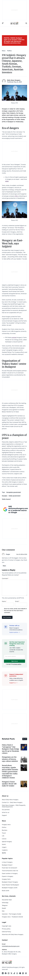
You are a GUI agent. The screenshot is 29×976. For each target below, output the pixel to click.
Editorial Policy (6, 931)
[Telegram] (20, 973)
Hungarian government (13, 492)
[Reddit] (23, 973)
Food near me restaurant (9, 868)
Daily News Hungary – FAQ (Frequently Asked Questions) (13, 806)
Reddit (4, 908)
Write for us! (5, 812)
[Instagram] (8, 973)
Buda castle (5, 890)
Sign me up (14, 661)
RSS (3, 911)
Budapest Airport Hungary (10, 882)
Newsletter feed (7, 900)
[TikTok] (14, 973)
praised (14, 337)
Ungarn (4, 847)
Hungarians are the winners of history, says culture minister (10, 759)
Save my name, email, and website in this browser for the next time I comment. (15, 610)
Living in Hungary (7, 862)
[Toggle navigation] (3, 23)
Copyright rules (6, 926)
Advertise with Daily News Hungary (12, 934)
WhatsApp (5, 902)
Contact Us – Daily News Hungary (12, 802)
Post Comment (7, 617)
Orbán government (14, 495)
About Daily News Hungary (10, 799)
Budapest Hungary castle (9, 887)
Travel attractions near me (10, 870)
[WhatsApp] (17, 973)
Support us (12, 682)
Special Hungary (7, 841)
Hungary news (6, 824)
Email (17, 601)
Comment (5, 578)
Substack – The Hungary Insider (11, 914)
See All (25, 739)
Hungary (4, 495)
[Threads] (26, 973)
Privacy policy (6, 929)
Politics (4, 827)
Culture (4, 839)
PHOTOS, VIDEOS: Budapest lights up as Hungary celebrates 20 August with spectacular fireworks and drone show (14, 40)
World (4, 844)
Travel (4, 833)
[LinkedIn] (3, 973)
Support (4, 815)
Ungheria (4, 850)
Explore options (13, 632)
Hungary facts (6, 879)
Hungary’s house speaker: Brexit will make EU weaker (9, 784)
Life (3, 836)
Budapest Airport (7, 865)
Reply (4, 565)
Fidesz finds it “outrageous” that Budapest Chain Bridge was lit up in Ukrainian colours (10, 749)
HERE (7, 181)
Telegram (5, 905)
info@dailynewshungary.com (10, 946)
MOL (16, 196)
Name (4, 601)
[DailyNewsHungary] (14, 23)
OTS (21, 227)
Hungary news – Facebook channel (12, 917)
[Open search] (26, 23)
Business (4, 830)
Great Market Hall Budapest (10, 885)
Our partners (6, 809)
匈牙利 (4, 853)
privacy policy (17, 664)
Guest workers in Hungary (10, 873)
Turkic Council (6, 499)
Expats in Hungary (7, 876)
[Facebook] (5, 973)
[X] (11, 973)
